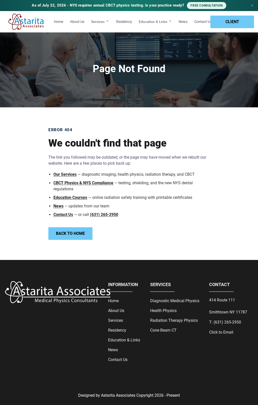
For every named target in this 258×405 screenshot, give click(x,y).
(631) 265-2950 (104, 214)
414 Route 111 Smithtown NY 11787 (228, 306)
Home (58, 22)
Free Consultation (206, 5)
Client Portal (232, 23)
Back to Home (70, 233)
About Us (77, 22)
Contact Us (203, 22)
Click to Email (221, 332)
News (183, 22)
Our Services (65, 174)
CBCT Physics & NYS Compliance (83, 183)
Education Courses (70, 197)
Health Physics (163, 310)
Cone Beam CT (163, 330)
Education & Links (153, 22)
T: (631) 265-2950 (225, 322)
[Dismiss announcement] (252, 5)
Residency (124, 22)
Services (98, 22)
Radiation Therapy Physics (174, 320)
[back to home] (26, 22)
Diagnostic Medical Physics (174, 300)
